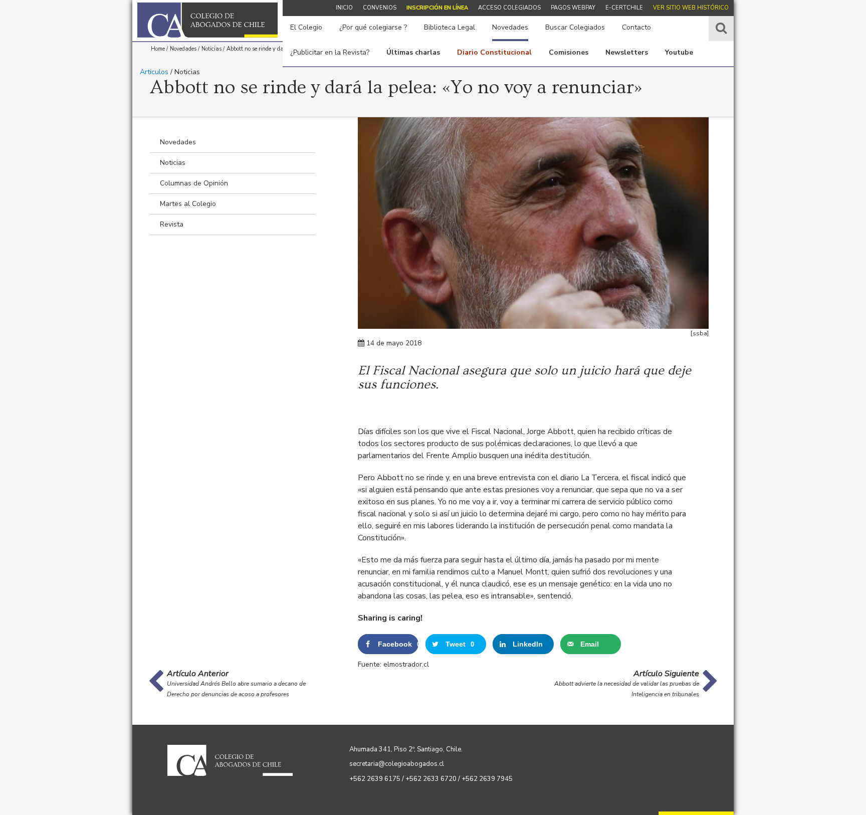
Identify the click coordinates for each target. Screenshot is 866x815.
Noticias (172, 162)
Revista (171, 224)
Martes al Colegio (188, 204)
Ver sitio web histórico (691, 8)
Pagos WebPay (573, 8)
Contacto (636, 27)
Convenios (379, 8)
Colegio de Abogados (207, 20)
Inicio (344, 8)
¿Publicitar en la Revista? (329, 52)
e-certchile (624, 8)
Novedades (510, 27)
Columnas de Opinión (194, 183)
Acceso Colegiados (509, 8)
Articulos (154, 72)
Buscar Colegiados (575, 27)
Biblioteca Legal (449, 27)
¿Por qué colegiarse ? (373, 27)
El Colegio (306, 27)
